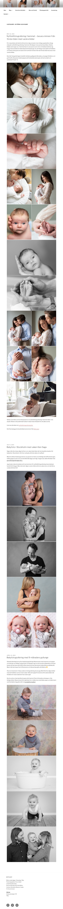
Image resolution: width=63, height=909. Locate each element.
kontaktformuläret (30, 682)
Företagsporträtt (44, 10)
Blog (10, 10)
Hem (5, 10)
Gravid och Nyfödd (20, 10)
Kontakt (6, 14)
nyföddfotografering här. (26, 425)
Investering (54, 10)
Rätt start (36, 429)
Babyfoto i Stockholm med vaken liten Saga (27, 447)
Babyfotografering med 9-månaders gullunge (27, 657)
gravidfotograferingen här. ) (15, 460)
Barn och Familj (33, 10)
